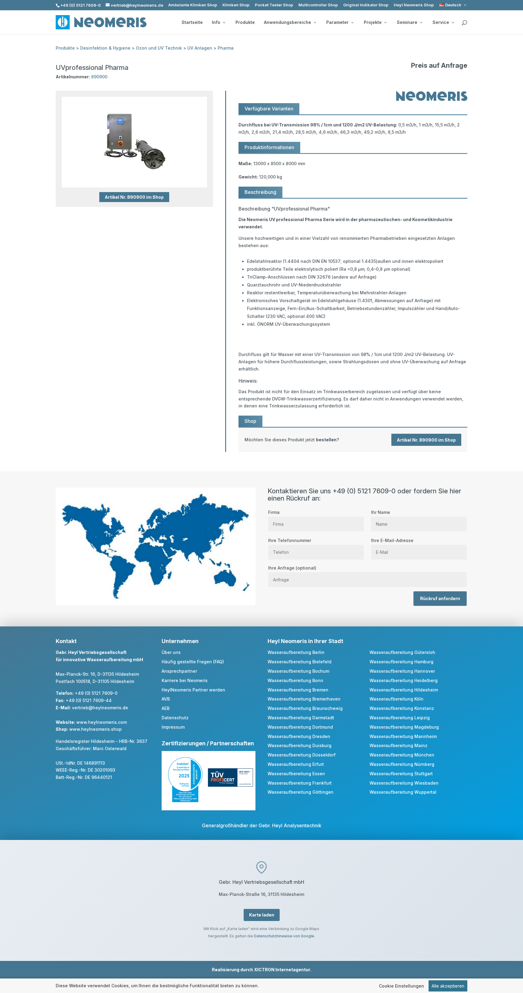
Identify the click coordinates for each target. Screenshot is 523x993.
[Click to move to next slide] (206, 142)
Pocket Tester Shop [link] (274, 5)
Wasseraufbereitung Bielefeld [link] (299, 661)
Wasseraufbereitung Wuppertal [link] (403, 792)
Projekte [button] (373, 22)
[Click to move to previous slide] (62, 142)
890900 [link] (99, 76)
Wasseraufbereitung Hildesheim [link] (404, 689)
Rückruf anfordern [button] (440, 598)
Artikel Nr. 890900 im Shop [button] (134, 197)
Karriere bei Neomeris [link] (185, 680)
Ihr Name (380, 512)
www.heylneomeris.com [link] (101, 722)
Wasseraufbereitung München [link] (402, 754)
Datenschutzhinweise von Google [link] (284, 936)
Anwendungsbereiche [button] (287, 22)
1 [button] (119, 175)
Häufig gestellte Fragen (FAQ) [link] (193, 661)
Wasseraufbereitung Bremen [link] (298, 689)
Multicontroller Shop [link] (318, 5)
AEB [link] (165, 708)
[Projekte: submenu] (385, 22)
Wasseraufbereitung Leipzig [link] (400, 717)
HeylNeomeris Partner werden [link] (193, 689)
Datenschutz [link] (175, 717)
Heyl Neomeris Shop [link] (414, 5)
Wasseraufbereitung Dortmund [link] (300, 727)
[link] (453, 5)
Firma (274, 512)
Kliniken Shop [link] (235, 5)
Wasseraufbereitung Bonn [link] (295, 680)
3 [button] (135, 175)
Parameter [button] (337, 22)
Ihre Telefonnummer (289, 540)
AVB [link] (166, 698)
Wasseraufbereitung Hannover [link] (402, 671)
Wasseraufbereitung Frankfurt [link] (300, 783)
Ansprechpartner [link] (179, 671)
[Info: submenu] (224, 22)
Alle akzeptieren (448, 985)
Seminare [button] (407, 22)
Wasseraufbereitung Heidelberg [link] (404, 680)
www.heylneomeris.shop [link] (95, 729)
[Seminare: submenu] (421, 22)
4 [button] (144, 175)
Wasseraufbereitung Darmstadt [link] (301, 717)
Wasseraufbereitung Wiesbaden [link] (404, 783)
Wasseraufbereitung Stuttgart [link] (401, 773)
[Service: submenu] (453, 22)
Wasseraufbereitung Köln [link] (396, 698)
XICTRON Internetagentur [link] (282, 969)
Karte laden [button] (261, 914)
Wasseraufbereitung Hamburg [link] (401, 661)
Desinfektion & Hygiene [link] (105, 48)
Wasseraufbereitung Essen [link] (296, 773)
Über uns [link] (171, 652)
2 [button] (127, 175)
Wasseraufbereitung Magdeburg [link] (404, 727)
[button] (517, 949)
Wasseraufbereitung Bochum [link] (298, 671)
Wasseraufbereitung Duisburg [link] (299, 745)
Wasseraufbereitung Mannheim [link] (403, 736)
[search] (464, 23)
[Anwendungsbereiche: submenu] (315, 22)
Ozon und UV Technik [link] (159, 48)
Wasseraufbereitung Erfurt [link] (296, 764)
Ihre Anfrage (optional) (292, 567)
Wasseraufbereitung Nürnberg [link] (402, 764)
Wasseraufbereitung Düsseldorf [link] (302, 754)
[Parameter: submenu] (352, 22)
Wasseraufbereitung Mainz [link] (398, 745)
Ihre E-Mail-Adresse (392, 540)
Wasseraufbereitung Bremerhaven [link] (304, 698)
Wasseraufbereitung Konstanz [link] (402, 708)
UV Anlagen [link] (199, 48)
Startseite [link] (192, 22)
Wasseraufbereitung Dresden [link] (299, 736)
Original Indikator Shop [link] (365, 5)
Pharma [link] (226, 48)
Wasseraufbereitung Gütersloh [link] (402, 652)
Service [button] (441, 22)
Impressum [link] (173, 727)
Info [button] (216, 22)
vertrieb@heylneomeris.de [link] (100, 707)
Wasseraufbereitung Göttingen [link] (301, 792)
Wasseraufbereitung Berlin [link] (296, 652)
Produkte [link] (245, 22)
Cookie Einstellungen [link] (401, 985)
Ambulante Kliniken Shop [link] (192, 5)
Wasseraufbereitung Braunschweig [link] (305, 708)
